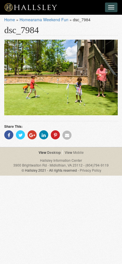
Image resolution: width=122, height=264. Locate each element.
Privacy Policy (90, 170)
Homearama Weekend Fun (44, 19)
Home (9, 19)
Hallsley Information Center (61, 160)
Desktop (54, 152)
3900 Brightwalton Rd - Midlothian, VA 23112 (48, 165)
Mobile (78, 152)
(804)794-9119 (97, 165)
